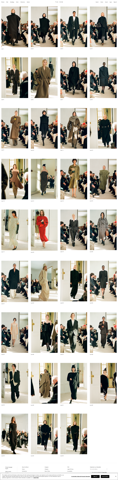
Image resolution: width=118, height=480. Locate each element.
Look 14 (32, 200)
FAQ (68, 467)
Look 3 (61, 48)
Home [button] (17, 2)
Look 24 (91, 302)
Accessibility (69, 471)
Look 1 (2, 48)
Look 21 (2, 303)
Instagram (46, 467)
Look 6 (32, 99)
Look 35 (61, 455)
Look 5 (2, 99)
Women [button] (2, 2)
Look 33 (2, 455)
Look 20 (91, 251)
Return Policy (47, 471)
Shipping (46, 469)
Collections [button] (22, 2)
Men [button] (7, 2)
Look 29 (2, 405)
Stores (102, 2)
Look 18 (32, 252)
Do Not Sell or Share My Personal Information (80, 476)
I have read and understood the (99, 472)
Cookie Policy (36, 477)
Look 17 (2, 251)
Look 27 (61, 354)
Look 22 (32, 302)
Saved (106, 2)
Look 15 (61, 200)
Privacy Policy (104, 472)
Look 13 (2, 200)
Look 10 (32, 150)
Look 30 (32, 405)
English (6, 468)
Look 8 (91, 99)
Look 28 (91, 354)
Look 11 (61, 150)
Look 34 (32, 455)
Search (97, 2)
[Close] (115, 476)
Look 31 (61, 405)
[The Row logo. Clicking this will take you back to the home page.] (59, 2)
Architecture (24, 471)
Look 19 (61, 251)
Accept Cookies (105, 476)
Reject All (95, 476)
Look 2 (32, 48)
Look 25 (2, 354)
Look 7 (61, 99)
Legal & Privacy (70, 469)
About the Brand (25, 467)
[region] (59, 476)
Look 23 (61, 302)
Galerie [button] (28, 2)
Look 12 (91, 150)
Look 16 (91, 200)
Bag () (115, 2)
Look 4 (91, 48)
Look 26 (32, 354)
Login (111, 2)
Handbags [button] (12, 2)
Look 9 (2, 150)
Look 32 (91, 405)
